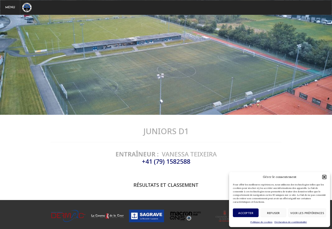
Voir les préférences (307, 213)
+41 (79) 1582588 (166, 161)
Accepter (245, 213)
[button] (324, 177)
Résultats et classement (166, 185)
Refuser (273, 213)
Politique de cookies (261, 222)
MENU (10, 7)
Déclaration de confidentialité (290, 222)
